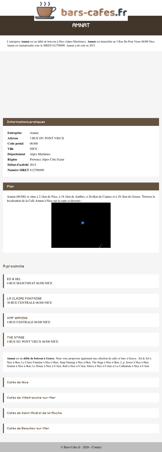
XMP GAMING (17, 318)
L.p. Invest (127, 362)
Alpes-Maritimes (75, 41)
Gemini (11, 366)
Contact (96, 447)
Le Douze (37, 366)
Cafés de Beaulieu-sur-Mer (28, 428)
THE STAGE (15, 337)
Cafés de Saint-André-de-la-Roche (34, 413)
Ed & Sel (144, 358)
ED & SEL (14, 279)
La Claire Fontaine (31, 362)
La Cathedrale (123, 366)
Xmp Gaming (67, 362)
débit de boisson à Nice (51, 41)
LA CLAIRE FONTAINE (24, 298)
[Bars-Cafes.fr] (81, 10)
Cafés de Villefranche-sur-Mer (31, 397)
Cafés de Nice (17, 382)
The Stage (97, 362)
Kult (65, 366)
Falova (90, 366)
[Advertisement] (81, 84)
